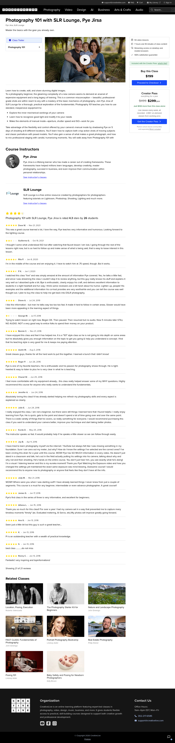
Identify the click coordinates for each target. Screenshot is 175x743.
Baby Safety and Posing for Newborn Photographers (65, 676)
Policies (87, 739)
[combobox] (162, 9)
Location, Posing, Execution (19, 607)
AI (92, 10)
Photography (52, 10)
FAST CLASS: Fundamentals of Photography (21, 641)
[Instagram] (54, 723)
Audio (139, 10)
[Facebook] (48, 723)
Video (68, 10)
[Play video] (85, 59)
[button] (168, 736)
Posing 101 (11, 675)
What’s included (155, 129)
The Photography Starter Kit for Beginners (62, 609)
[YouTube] (42, 723)
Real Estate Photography (100, 639)
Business (104, 10)
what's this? (162, 63)
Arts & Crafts (122, 10)
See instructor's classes (35, 177)
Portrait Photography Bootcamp (62, 639)
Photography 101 (16, 47)
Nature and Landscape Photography (106, 607)
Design (81, 10)
